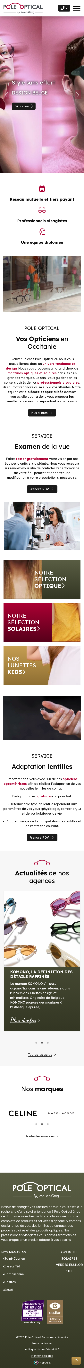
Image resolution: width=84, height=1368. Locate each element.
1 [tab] (36, 1043)
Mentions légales (42, 1355)
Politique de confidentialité (42, 1349)
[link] (42, 579)
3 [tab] (48, 1043)
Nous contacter (42, 1343)
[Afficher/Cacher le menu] (76, 8)
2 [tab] (42, 1043)
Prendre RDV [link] (39, 489)
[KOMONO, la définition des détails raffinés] (42, 929)
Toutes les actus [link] (40, 1055)
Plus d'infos (23, 1020)
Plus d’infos (39, 413)
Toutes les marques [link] (40, 1136)
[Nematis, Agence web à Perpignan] (42, 1362)
